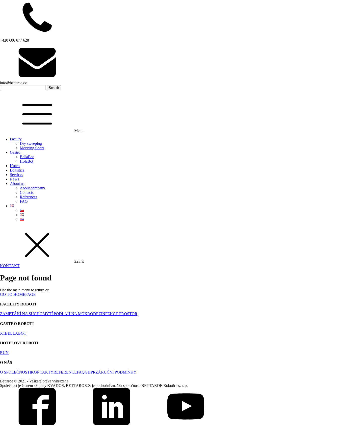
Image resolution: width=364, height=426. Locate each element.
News (14, 179)
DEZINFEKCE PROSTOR (115, 314)
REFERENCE (65, 372)
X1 (2, 333)
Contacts (26, 192)
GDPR (90, 372)
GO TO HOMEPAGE (18, 294)
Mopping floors (32, 148)
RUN (4, 353)
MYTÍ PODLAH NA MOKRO (68, 314)
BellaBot (27, 157)
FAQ (24, 201)
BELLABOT (15, 333)
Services (16, 175)
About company (32, 188)
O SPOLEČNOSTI (15, 372)
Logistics (17, 170)
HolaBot (26, 161)
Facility (16, 139)
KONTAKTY (42, 372)
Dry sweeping (31, 143)
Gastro (15, 152)
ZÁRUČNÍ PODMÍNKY (116, 372)
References (28, 197)
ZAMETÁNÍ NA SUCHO (21, 314)
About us (17, 183)
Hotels (15, 166)
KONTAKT (10, 266)
